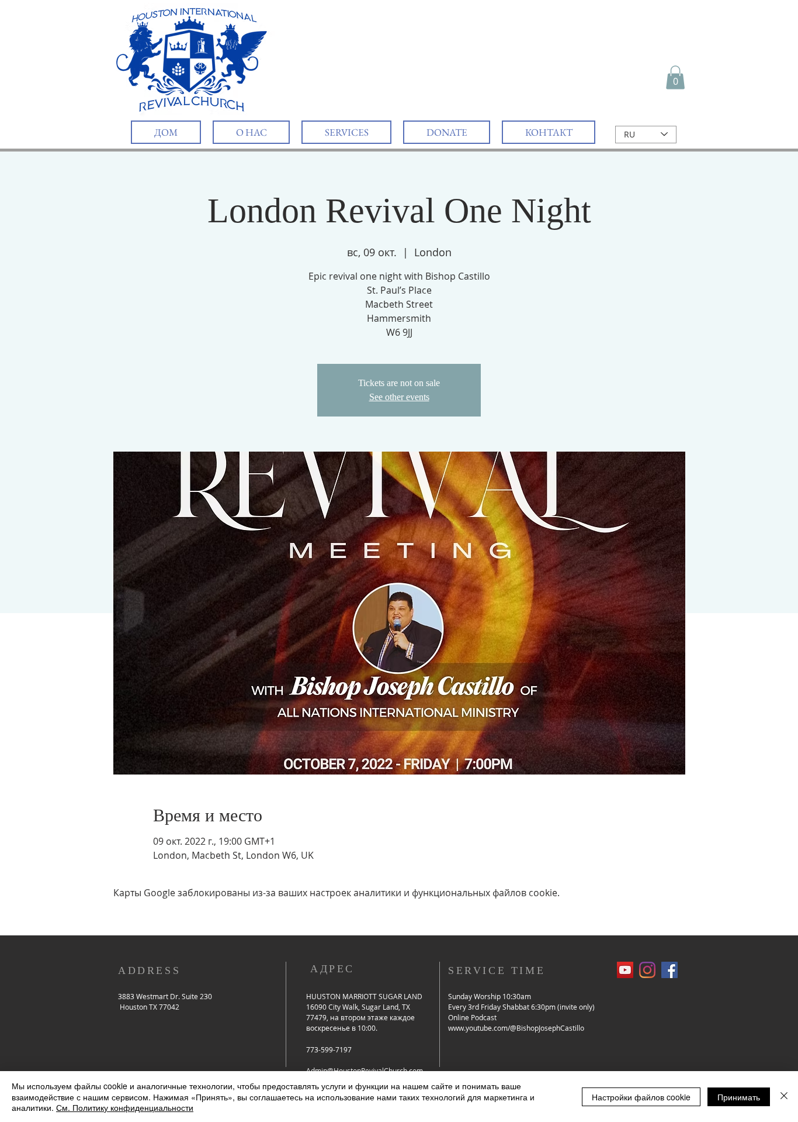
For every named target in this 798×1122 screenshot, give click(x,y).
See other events (399, 397)
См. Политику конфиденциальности (124, 1107)
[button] (675, 78)
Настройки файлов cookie (641, 1097)
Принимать (738, 1097)
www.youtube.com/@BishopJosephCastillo (516, 1027)
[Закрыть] (784, 1096)
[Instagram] (647, 970)
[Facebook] (669, 970)
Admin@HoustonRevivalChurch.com (364, 1070)
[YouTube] (625, 970)
